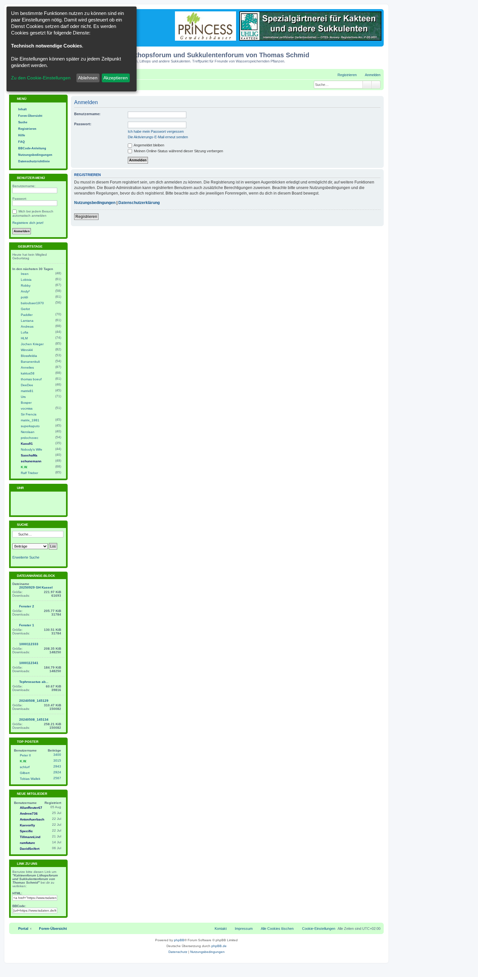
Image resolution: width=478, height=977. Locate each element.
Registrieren (86, 216)
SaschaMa (29, 455)
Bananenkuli (30, 361)
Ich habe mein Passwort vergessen (156, 131)
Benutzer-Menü (30, 178)
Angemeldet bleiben (148, 145)
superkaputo (30, 426)
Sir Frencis (28, 414)
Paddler (27, 315)
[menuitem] (369, 75)
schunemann (31, 461)
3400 (57, 754)
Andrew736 (29, 813)
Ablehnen (88, 77)
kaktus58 (27, 373)
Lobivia (26, 279)
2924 (57, 772)
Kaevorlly (27, 825)
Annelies (27, 367)
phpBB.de (219, 946)
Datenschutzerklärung (139, 202)
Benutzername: (87, 114)
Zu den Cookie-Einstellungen (41, 77)
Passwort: (82, 124)
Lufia (24, 332)
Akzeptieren (115, 77)
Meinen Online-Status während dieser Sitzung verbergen (178, 151)
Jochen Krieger (32, 344)
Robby (26, 285)
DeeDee (27, 385)
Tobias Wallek (30, 778)
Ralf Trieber (29, 473)
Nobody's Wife (31, 449)
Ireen (25, 274)
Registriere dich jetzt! (28, 222)
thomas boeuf (31, 379)
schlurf (25, 767)
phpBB (179, 940)
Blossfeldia (29, 356)
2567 (57, 778)
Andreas (27, 326)
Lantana (27, 320)
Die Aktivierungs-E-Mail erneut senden (158, 137)
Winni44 (27, 350)
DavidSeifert (29, 848)
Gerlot (25, 309)
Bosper (26, 402)
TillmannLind (30, 837)
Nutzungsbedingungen (94, 202)
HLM (24, 338)
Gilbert (25, 773)
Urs (23, 397)
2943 (57, 766)
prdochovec (29, 438)
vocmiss (27, 408)
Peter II (25, 755)
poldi (24, 297)
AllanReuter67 (31, 807)
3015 (57, 760)
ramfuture (27, 843)
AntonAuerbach (32, 819)
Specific (26, 831)
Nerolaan (27, 432)
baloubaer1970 (32, 303)
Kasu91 (27, 443)
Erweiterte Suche (25, 557)
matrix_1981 (30, 420)
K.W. (24, 467)
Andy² (25, 291)
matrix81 (27, 391)
